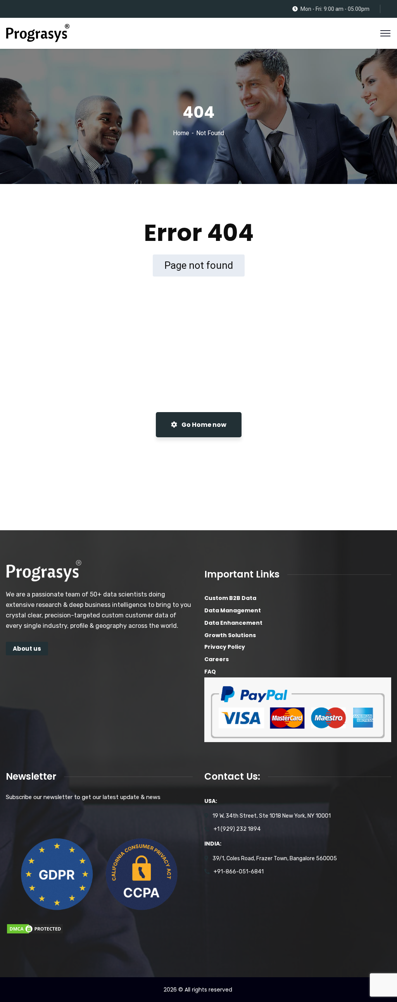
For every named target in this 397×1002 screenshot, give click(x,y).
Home (181, 133)
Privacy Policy (224, 647)
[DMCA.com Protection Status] (35, 928)
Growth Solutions (230, 635)
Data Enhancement (233, 623)
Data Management (232, 610)
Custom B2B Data (230, 598)
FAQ (210, 671)
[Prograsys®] (37, 32)
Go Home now (203, 424)
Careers (216, 659)
